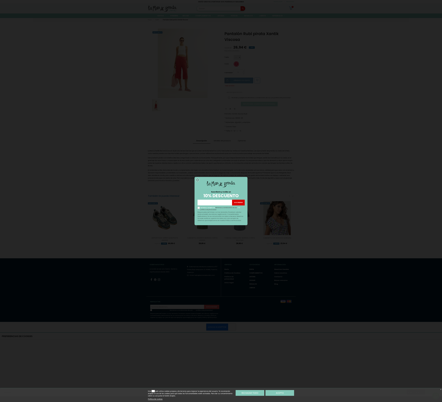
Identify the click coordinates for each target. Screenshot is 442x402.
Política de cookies (155, 399)
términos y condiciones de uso (226, 208)
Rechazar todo (249, 393)
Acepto (280, 393)
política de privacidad (208, 210)
